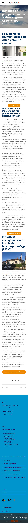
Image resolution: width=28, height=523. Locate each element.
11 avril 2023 (7, 24)
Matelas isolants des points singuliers (13, 467)
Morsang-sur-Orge (7, 274)
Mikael (16, 24)
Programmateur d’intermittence (12, 470)
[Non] (26, 518)
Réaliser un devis (14, 105)
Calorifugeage (7, 460)
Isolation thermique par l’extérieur (12, 474)
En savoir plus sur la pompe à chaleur (14, 372)
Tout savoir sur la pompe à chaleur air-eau (15, 456)
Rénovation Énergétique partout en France (15, 477)
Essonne (23, 24)
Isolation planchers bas (10, 463)
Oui (12, 521)
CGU (5, 493)
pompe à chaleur (6, 62)
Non (16, 521)
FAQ (5, 489)
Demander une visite (14, 233)
